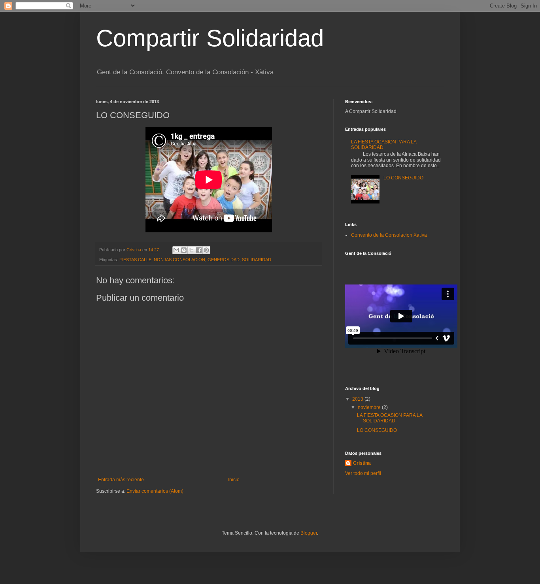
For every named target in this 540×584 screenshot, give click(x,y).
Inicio (234, 479)
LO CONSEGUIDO (403, 178)
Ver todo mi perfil (363, 473)
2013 (358, 399)
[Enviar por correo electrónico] (176, 250)
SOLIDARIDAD (256, 259)
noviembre (370, 407)
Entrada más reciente (121, 479)
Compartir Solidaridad (210, 38)
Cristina (362, 463)
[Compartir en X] (191, 250)
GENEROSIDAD (224, 259)
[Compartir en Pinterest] (206, 250)
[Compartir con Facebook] (199, 250)
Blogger (308, 533)
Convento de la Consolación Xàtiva (389, 235)
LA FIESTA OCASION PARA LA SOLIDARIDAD (389, 418)
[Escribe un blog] (184, 250)
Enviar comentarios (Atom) (155, 491)
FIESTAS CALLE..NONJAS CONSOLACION (162, 259)
